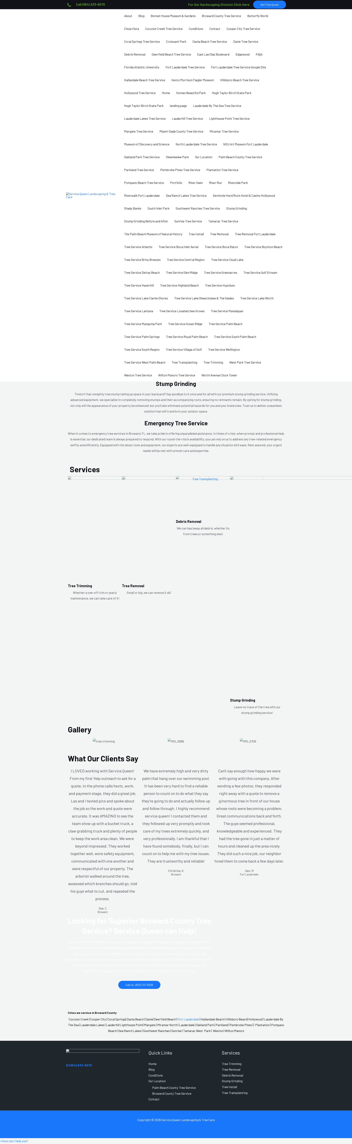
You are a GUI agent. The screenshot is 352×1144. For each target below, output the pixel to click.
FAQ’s (259, 54)
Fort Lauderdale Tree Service (185, 67)
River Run (215, 182)
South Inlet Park (158, 208)
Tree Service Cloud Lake (227, 259)
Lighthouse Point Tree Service (229, 118)
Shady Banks (132, 208)
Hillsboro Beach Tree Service (239, 80)
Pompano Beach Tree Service (144, 182)
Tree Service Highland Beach (179, 285)
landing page (178, 105)
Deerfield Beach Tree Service (171, 54)
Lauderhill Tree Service (187, 118)
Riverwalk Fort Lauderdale (142, 195)
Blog (141, 16)
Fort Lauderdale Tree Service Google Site (238, 67)
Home (166, 93)
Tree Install (196, 234)
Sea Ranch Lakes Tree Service (186, 195)
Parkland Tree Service (139, 170)
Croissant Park (176, 41)
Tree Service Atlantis (138, 247)
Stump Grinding (236, 208)
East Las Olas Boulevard (213, 54)
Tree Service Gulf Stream (260, 272)
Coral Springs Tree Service (142, 41)
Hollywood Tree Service (140, 93)
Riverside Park (238, 182)
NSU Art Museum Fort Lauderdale (245, 144)
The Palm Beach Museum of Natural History (153, 234)
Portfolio (176, 182)
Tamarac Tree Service (223, 221)
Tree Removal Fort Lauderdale (255, 234)
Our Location (203, 157)
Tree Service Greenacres (220, 272)
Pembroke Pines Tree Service (180, 170)
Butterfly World (257, 16)
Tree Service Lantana (138, 311)
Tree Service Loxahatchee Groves (182, 311)
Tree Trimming (213, 362)
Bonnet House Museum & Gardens (173, 16)
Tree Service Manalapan (227, 311)
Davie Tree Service (245, 41)
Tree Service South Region (142, 349)
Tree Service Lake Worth (257, 298)
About (128, 16)
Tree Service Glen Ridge (182, 272)
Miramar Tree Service (224, 131)
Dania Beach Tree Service (209, 41)
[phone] (69, 5)
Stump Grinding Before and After (146, 221)
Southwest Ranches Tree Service (198, 208)
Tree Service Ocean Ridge (185, 324)
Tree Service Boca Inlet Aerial (178, 247)
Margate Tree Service (138, 131)
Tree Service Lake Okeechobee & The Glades (204, 298)
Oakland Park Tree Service (142, 157)
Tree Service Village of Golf (184, 349)
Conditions (196, 28)
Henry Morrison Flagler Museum (192, 80)
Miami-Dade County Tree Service (181, 131)
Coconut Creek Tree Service (164, 28)
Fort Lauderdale (188, 1019)
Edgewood (243, 54)
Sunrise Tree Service (188, 221)
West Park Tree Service (245, 362)
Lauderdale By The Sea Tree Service (217, 105)
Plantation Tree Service (222, 170)
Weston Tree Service (138, 375)
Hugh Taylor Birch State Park (231, 93)
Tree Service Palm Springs (142, 336)
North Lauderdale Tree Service (196, 144)
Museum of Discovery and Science (146, 144)
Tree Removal (219, 234)
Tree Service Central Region (186, 259)
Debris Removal (134, 54)
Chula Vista (131, 28)
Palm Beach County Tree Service (240, 157)
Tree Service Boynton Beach (263, 247)
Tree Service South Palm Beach (235, 336)
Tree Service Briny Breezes (142, 259)
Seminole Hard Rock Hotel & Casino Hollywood (244, 195)
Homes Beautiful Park (191, 93)
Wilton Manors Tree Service (176, 375)
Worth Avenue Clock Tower (219, 375)
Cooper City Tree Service (243, 28)
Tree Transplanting (184, 362)
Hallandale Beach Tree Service (144, 80)
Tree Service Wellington (224, 349)
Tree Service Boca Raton (221, 247)
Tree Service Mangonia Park (143, 324)
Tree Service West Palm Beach (144, 362)
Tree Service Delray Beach (142, 272)
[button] (269, 5)
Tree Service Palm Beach (225, 324)
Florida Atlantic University (141, 67)
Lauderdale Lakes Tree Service (145, 118)
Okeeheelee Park (177, 157)
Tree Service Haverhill (139, 285)
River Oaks (195, 182)
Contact (214, 28)
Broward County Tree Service (221, 16)
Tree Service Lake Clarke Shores (146, 298)
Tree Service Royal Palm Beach (187, 336)
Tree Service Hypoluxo (220, 285)
